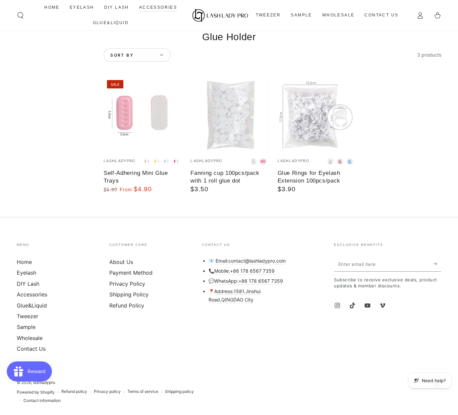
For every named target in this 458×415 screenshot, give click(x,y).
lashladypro (44, 382)
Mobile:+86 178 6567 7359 (244, 271)
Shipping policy (179, 391)
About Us (121, 262)
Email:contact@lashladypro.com (251, 261)
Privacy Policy (127, 283)
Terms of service (142, 391)
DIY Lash (28, 283)
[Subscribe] (437, 264)
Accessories (32, 294)
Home (24, 262)
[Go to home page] (220, 15)
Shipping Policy (129, 294)
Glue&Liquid (32, 305)
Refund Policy (126, 305)
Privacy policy (107, 391)
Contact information (42, 400)
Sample (26, 327)
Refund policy (74, 391)
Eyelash (26, 272)
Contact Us (31, 348)
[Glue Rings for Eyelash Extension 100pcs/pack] (316, 115)
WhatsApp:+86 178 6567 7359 (248, 281)
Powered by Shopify (36, 392)
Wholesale (30, 338)
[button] (20, 15)
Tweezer (27, 316)
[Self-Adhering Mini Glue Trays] (142, 115)
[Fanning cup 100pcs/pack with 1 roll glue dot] (228, 115)
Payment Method (131, 272)
